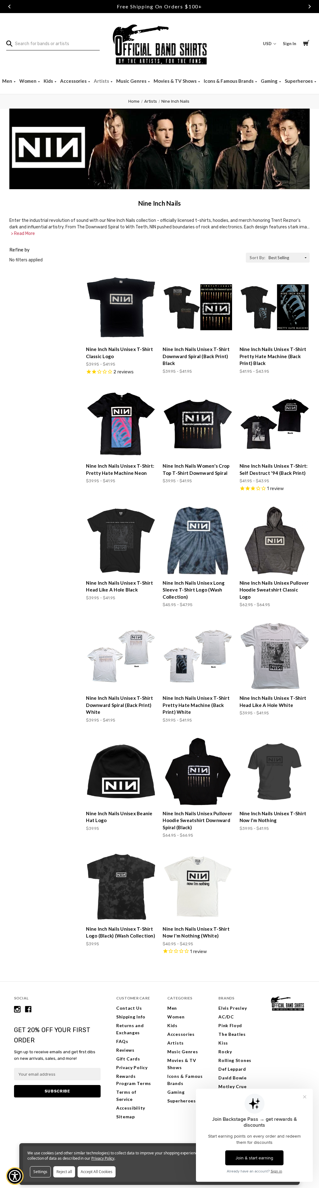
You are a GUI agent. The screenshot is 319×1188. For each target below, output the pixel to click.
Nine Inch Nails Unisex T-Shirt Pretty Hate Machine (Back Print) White (196, 705)
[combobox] (53, 43)
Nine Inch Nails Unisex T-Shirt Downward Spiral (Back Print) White (119, 705)
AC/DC (226, 1016)
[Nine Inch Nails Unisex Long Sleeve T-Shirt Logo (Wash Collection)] (198, 541)
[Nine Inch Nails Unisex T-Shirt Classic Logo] (121, 307)
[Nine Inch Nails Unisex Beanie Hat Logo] (121, 771)
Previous (9, 6)
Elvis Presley (232, 1008)
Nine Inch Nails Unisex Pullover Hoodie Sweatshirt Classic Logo (274, 590)
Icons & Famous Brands (229, 81)
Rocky (225, 1051)
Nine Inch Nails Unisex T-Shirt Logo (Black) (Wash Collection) (120, 932)
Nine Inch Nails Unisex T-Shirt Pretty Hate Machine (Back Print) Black (273, 356)
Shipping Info (130, 1016)
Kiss (223, 1042)
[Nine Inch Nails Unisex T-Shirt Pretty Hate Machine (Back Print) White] (198, 656)
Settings (40, 1171)
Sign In (289, 43)
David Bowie (232, 1077)
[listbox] (288, 257)
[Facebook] (28, 1009)
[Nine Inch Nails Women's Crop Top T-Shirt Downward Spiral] (198, 424)
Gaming (270, 81)
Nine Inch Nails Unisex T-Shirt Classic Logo (119, 352)
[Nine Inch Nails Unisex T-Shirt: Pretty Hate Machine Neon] (121, 424)
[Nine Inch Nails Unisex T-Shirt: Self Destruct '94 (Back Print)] (274, 424)
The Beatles (232, 1034)
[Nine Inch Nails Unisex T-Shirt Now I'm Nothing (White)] (198, 887)
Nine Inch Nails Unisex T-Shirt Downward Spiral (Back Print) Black (196, 356)
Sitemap (125, 1116)
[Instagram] (17, 1009)
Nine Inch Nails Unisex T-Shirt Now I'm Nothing (273, 817)
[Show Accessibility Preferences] (15, 1176)
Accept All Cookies (96, 1171)
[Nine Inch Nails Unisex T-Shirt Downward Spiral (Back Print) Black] (198, 307)
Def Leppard (232, 1069)
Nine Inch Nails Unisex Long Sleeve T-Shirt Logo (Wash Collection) (194, 590)
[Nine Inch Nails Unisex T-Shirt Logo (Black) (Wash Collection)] (121, 887)
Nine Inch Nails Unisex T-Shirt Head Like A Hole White (273, 701)
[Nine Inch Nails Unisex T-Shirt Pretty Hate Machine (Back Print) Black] (274, 307)
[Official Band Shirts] (159, 43)
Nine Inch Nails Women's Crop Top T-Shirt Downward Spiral (196, 469)
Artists (102, 81)
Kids (49, 81)
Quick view (121, 330)
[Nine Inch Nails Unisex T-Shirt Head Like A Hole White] (274, 656)
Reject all (64, 1171)
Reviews (125, 1050)
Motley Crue (232, 1086)
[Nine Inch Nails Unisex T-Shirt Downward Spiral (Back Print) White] (121, 656)
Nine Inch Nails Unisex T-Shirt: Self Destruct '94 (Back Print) (274, 469)
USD (268, 43)
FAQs (122, 1041)
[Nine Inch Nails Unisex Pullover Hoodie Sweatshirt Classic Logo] (274, 541)
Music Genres (131, 81)
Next (310, 6)
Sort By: (257, 257)
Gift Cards (128, 1058)
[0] (306, 43)
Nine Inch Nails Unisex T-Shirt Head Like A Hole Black (119, 586)
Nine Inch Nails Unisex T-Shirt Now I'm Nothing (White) (196, 932)
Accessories (74, 81)
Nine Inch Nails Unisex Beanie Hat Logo (119, 817)
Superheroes (299, 81)
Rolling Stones (234, 1060)
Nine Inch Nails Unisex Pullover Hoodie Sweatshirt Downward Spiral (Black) (197, 820)
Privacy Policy (132, 1067)
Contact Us (129, 1008)
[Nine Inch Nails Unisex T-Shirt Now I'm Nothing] (274, 771)
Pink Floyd (230, 1025)
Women (28, 81)
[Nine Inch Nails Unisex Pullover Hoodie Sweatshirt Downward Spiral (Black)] (198, 771)
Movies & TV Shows (176, 81)
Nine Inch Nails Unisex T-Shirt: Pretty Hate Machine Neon (120, 469)
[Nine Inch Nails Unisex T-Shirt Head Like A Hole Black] (121, 541)
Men (7, 81)
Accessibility (130, 1108)
